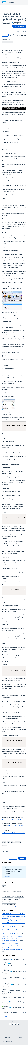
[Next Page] (15, 906)
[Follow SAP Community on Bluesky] (12, 1024)
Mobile (11, 42)
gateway (4, 845)
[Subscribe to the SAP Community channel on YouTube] (15, 1024)
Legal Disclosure (21, 1033)
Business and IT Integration (12, 899)
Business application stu (7, 901)
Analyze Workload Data (7, 896)
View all (4, 1016)
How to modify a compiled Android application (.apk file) (14, 17)
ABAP (3, 886)
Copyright (7, 1033)
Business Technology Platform (8, 904)
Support (21, 1037)
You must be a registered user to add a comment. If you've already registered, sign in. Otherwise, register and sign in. (13, 870)
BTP (3, 899)
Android (4, 842)
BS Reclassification (19, 896)
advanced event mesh (7, 894)
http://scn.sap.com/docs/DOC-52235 (11, 819)
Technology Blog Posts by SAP (9, 5)
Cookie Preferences (7, 1041)
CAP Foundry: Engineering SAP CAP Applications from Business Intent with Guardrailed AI (12, 946)
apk (8, 842)
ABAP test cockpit (6, 891)
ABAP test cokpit (15, 891)
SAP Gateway (5, 42)
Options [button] (13, 29)
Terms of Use (21, 1029)
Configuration (18, 842)
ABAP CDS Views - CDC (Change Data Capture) (11, 888)
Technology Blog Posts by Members (12, 926)
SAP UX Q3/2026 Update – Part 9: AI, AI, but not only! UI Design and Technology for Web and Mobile (13, 916)
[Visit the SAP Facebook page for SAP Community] (10, 1024)
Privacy (7, 1029)
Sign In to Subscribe (19, 26)
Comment (7, 876)
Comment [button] (22, 858)
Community (11, 2)
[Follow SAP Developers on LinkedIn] (18, 1024)
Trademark (7, 1037)
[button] (7, 37)
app (12, 842)
